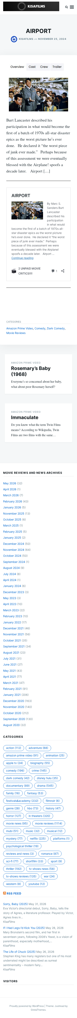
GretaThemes (38, 1009)
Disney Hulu (47, 778)
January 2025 (12, 537)
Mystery (14, 838)
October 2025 (12, 519)
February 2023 (12, 616)
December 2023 (13, 592)
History (53, 808)
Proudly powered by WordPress (26, 1005)
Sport (56, 861)
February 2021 (12, 688)
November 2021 (13, 634)
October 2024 (12, 555)
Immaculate (24, 417)
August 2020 (11, 725)
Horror (13, 816)
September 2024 (14, 562)
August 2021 (11, 652)
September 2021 (14, 646)
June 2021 (10, 664)
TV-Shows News (42, 868)
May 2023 (9, 598)
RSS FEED (14, 893)
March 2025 (11, 525)
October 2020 (12, 713)
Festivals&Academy (22, 800)
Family (13, 793)
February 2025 (12, 531)
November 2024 (13, 549)
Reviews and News (20, 853)
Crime (39, 770)
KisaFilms (26, 38)
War (49, 876)
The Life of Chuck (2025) (19, 951)
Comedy (40, 328)
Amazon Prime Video (19, 328)
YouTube (36, 884)
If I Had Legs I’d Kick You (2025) (24, 927)
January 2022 (12, 622)
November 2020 (13, 707)
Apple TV (14, 763)
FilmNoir (53, 800)
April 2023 (9, 604)
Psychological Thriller (22, 846)
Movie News (17, 823)
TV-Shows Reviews (21, 876)
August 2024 (11, 567)
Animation (55, 755)
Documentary (18, 785)
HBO (32, 808)
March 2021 (10, 682)
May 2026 (9, 483)
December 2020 (13, 701)
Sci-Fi (12, 861)
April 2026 (9, 489)
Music (32, 831)
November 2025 (13, 513)
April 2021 (9, 676)
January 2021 (12, 694)
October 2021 (12, 640)
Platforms (61, 838)
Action (13, 747)
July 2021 (9, 658)
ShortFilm (34, 861)
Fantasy (35, 793)
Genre (13, 808)
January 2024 (12, 586)
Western (13, 884)
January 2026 (12, 507)
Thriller (14, 868)
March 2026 (11, 495)
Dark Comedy (56, 328)
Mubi (12, 831)
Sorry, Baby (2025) (15, 904)
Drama (45, 785)
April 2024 (9, 580)
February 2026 (12, 501)
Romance (50, 853)
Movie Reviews (15, 333)
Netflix (38, 838)
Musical (54, 831)
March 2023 (11, 610)
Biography (40, 763)
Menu (72, 7)
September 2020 (14, 719)
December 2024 (13, 543)
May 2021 (9, 670)
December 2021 (13, 628)
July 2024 (9, 574)
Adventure (38, 747)
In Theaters (39, 816)
